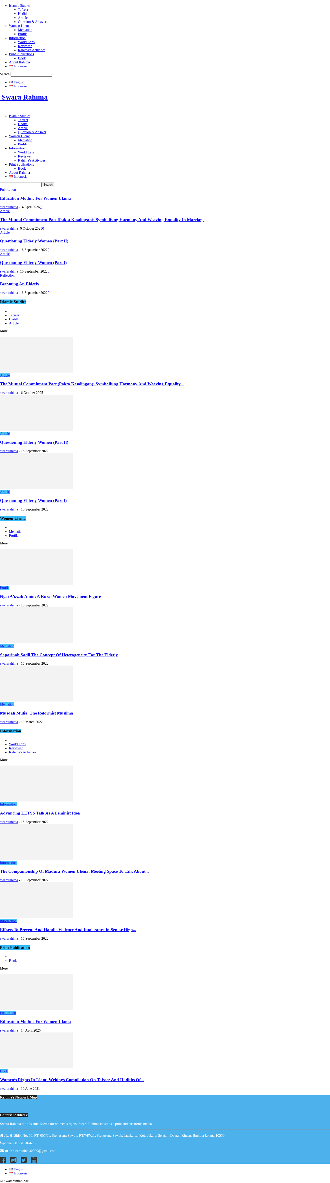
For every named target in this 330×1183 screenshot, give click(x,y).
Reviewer (25, 46)
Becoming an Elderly (19, 284)
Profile (22, 34)
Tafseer (23, 9)
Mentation (25, 30)
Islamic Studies (19, 5)
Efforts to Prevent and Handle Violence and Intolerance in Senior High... (68, 929)
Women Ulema (19, 26)
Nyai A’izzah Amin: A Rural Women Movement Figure (50, 596)
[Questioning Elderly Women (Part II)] (36, 429)
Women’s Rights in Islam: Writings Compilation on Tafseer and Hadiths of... (72, 1079)
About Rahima (19, 62)
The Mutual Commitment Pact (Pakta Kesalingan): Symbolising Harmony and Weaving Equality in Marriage (102, 219)
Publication (8, 189)
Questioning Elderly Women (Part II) (34, 241)
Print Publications (21, 54)
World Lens (26, 42)
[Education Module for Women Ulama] (36, 1009)
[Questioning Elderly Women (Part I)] (36, 488)
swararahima (9, 207)
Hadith (23, 14)
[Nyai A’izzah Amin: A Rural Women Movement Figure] (36, 584)
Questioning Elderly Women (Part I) (33, 262)
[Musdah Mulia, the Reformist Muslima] (36, 700)
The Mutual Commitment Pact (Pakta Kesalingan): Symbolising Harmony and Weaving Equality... (92, 384)
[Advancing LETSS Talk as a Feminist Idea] (36, 800)
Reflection (7, 275)
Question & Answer (32, 22)
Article (23, 18)
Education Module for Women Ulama (35, 198)
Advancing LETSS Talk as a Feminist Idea (40, 813)
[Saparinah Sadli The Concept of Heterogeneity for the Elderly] (36, 642)
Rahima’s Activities (31, 50)
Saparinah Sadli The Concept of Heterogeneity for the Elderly (59, 655)
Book (22, 58)
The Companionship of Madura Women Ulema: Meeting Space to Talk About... (74, 871)
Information (17, 38)
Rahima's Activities (22, 752)
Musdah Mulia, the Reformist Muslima (36, 713)
